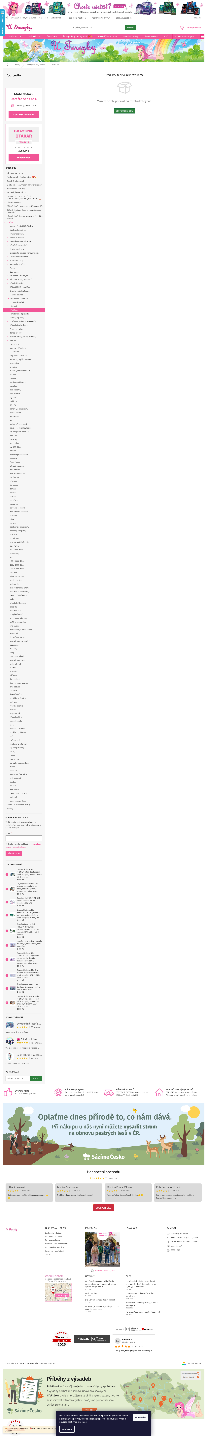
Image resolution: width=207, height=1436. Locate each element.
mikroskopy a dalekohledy (21, 629)
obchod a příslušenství (19, 542)
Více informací (80, 1422)
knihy (12, 652)
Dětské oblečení (14, 202)
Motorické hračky (17, 264)
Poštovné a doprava (101, 18)
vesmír (13, 492)
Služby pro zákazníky (19, 256)
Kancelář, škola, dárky (16, 192)
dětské (13, 496)
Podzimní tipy (91, 1293)
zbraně (13, 488)
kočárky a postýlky (18, 622)
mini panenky (15, 389)
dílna (12, 519)
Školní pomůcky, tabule (20, 291)
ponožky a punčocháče (19, 763)
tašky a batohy (16, 664)
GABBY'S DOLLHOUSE (19, 793)
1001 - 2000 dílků (17, 561)
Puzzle (13, 268)
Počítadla (14, 310)
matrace (13, 702)
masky (12, 766)
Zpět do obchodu (124, 111)
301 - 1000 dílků (16, 549)
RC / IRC (13, 405)
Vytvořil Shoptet (195, 1363)
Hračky (10, 222)
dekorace (14, 485)
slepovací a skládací (18, 355)
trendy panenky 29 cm (19, 587)
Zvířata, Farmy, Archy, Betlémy (23, 336)
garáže (13, 523)
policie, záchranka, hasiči (20, 428)
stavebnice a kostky (18, 618)
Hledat (130, 27)
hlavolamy (14, 386)
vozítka (13, 709)
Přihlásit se (14, 853)
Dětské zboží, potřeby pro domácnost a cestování (24, 211)
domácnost (14, 538)
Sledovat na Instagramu (105, 1270)
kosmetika (14, 363)
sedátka (13, 690)
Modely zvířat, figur (18, 348)
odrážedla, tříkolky (18, 732)
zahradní (13, 435)
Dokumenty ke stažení (54, 1251)
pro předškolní (16, 614)
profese (13, 534)
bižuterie (13, 481)
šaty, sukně (15, 679)
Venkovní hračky (17, 237)
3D (11, 557)
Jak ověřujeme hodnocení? (56, 1243)
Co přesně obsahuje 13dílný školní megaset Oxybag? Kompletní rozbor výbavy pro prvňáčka (100, 1284)
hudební (13, 797)
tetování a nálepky (17, 656)
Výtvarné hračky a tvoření (20, 279)
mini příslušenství (17, 473)
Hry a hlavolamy (16, 260)
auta (12, 420)
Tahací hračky (15, 333)
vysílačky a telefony (18, 744)
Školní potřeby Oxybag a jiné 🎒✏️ (22, 177)
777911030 (175, 1250)
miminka (13, 458)
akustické (14, 633)
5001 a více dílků (17, 568)
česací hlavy (15, 462)
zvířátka (13, 401)
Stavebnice (14, 272)
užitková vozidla (17, 576)
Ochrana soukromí (124, 18)
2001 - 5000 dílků (17, 565)
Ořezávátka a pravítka (20, 313)
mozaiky (13, 648)
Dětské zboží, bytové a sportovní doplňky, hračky (25, 217)
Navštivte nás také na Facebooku (185, 1241)
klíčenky (13, 675)
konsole (13, 770)
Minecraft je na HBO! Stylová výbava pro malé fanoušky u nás (102, 1308)
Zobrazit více (103, 1207)
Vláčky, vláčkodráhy (18, 230)
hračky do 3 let (16, 580)
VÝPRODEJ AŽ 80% (15, 173)
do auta (13, 785)
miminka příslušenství (19, 454)
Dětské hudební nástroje (20, 241)
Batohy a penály (17, 317)
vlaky (12, 599)
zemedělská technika (19, 511)
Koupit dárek (23, 157)
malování (13, 671)
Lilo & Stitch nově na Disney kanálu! (100, 1300)
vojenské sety (16, 721)
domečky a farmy (17, 637)
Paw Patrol (14, 789)
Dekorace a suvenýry (19, 275)
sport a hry (14, 443)
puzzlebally (14, 553)
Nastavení (67, 1429)
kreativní (13, 367)
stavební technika (17, 508)
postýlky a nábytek (18, 698)
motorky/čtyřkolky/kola (20, 370)
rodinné (13, 378)
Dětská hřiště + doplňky (20, 287)
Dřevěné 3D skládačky (19, 245)
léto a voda (14, 626)
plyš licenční (15, 393)
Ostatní (14, 306)
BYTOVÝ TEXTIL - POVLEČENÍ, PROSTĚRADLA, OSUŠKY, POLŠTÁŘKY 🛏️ (24, 197)
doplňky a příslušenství (19, 527)
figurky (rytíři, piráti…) (19, 431)
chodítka (13, 607)
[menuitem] (14, 36)
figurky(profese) (17, 747)
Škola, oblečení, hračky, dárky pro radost (24, 185)
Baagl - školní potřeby (16, 181)
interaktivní (14, 416)
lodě (12, 725)
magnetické (15, 713)
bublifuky (14, 500)
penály (13, 751)
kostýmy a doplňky (18, 530)
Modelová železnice (18, 774)
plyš (11, 736)
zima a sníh (14, 504)
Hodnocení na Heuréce (54, 1247)
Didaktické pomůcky (19, 298)
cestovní (13, 572)
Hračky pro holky (17, 249)
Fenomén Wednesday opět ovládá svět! (143, 1312)
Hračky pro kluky (17, 234)
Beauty (13, 340)
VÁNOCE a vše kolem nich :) (18, 804)
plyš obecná (15, 469)
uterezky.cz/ (176, 1246)
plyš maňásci (15, 778)
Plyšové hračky (16, 329)
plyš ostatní (15, 686)
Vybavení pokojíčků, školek (21, 226)
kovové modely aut (18, 660)
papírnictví (14, 477)
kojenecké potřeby (18, 801)
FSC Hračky (14, 351)
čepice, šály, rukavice (19, 683)
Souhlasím (140, 1417)
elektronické (15, 610)
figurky (13, 397)
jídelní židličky (16, 694)
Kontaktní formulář (23, 114)
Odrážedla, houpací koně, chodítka (25, 253)
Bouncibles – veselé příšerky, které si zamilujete (142, 1304)
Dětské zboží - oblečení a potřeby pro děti (25, 206)
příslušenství (15, 412)
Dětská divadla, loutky (19, 325)
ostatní (13, 374)
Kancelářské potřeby (16, 188)
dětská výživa (16, 717)
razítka (13, 667)
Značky (10, 808)
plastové (13, 515)
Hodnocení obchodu (103, 1171)
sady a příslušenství (18, 424)
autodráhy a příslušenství (20, 359)
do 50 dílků (14, 546)
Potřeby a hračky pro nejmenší (23, 321)
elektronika (14, 584)
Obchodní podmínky (77, 18)
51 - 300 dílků (15, 447)
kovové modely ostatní (19, 641)
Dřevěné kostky (16, 283)
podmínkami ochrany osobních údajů (23, 846)
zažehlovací (15, 740)
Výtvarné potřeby (18, 302)
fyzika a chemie (16, 706)
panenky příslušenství (19, 409)
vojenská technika (17, 728)
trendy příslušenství (18, 595)
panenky (13, 439)
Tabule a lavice (17, 294)
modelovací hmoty (18, 382)
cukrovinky (14, 759)
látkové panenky (17, 466)
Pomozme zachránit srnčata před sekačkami (140, 1295)
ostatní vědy (15, 645)
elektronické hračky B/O (20, 591)
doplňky (13, 782)
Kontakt (48, 1254)
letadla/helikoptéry (18, 603)
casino (12, 755)
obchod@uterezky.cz (180, 1233)
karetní (13, 450)
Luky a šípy (14, 344)
